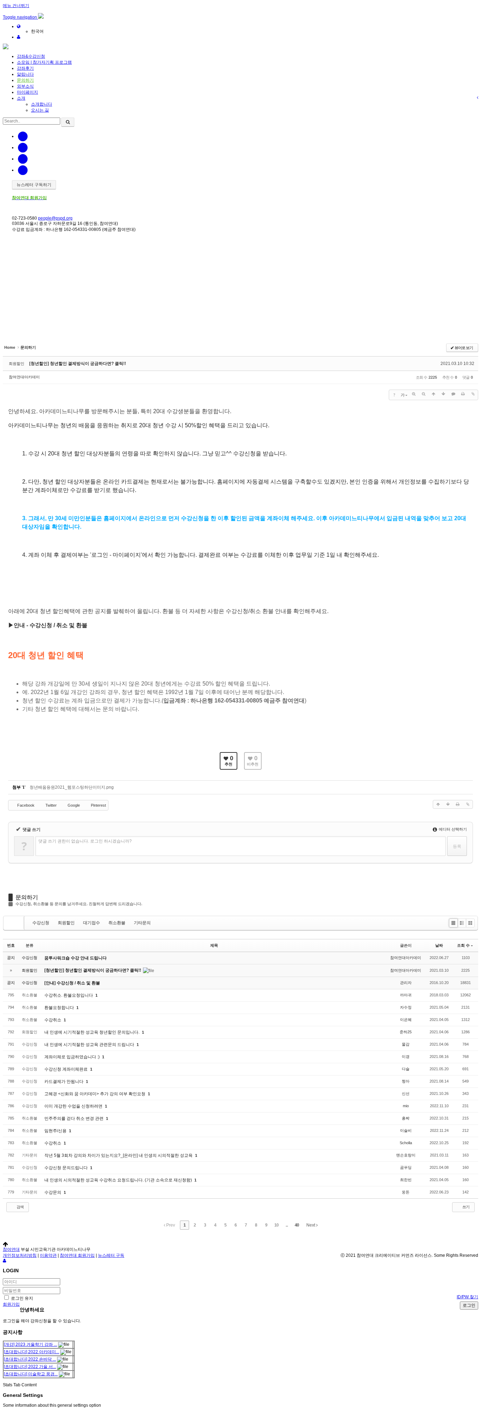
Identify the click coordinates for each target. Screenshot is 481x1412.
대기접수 (91, 922)
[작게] (424, 394)
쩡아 (406, 1081)
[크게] (414, 394)
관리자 (406, 983)
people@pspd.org (55, 218)
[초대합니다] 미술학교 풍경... (31, 1374)
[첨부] (473, 394)
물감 (406, 1044)
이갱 (406, 1056)
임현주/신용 (56, 1130)
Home (8, 254)
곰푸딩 (406, 1167)
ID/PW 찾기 (467, 1296)
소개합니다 (41, 104)
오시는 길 (40, 110)
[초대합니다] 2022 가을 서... (30, 1366)
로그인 (469, 1305)
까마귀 (406, 995)
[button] (20, 17)
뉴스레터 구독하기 (34, 184)
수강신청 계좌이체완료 (66, 1069)
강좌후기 (25, 68)
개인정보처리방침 (20, 1255)
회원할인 (66, 922)
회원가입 (11, 1304)
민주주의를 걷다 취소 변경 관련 (74, 1118)
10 (276, 1225)
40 (297, 1225)
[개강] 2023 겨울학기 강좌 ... (30, 1344)
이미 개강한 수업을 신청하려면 (74, 1106)
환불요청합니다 (59, 1007)
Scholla (406, 1143)
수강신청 (40, 922)
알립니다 (25, 74)
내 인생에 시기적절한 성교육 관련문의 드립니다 (89, 1044)
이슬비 (406, 1130)
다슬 (406, 1069)
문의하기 (25, 80)
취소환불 (116, 922)
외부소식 (25, 86)
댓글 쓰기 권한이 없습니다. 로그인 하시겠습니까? (85, 841)
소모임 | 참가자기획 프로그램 (44, 62)
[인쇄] (463, 394)
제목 (214, 945)
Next (311, 1225)
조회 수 (463, 945)
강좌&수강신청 (31, 56)
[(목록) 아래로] (443, 394)
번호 (11, 945)
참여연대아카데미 (24, 377)
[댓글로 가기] (453, 394)
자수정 (406, 1007)
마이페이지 (27, 92)
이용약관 (48, 1255)
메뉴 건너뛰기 (16, 5)
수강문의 (53, 1192)
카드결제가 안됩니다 (64, 1081)
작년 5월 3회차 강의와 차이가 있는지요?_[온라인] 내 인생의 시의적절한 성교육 (119, 1155)
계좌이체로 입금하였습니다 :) (72, 1056)
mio (406, 1106)
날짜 (439, 945)
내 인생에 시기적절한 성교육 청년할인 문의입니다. (92, 1032)
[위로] (433, 394)
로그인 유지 (21, 1298)
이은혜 (406, 1019)
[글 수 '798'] (15, 923)
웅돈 (406, 1192)
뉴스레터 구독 (111, 1255)
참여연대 (11, 1249)
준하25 (406, 1032)
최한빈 (406, 1180)
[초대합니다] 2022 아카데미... (31, 1351)
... (287, 1225)
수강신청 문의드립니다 (66, 1167)
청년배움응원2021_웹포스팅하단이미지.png (72, 787)
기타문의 (142, 922)
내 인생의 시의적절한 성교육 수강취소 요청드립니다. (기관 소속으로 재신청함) (118, 1180)
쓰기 (465, 1207)
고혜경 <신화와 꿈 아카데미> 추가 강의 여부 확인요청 (95, 1093)
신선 (406, 1093)
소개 (21, 98)
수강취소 (53, 1019)
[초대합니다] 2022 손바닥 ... (30, 1359)
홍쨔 (406, 1118)
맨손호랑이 (406, 1155)
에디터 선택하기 (452, 829)
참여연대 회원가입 (77, 1255)
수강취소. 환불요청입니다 (69, 995)
